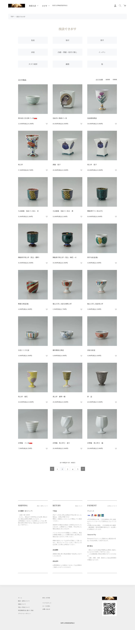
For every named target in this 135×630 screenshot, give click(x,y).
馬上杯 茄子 (92, 164)
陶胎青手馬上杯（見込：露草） (29, 257)
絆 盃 (89, 396)
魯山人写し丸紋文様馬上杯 (62, 304)
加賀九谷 (32, 6)
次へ (83, 469)
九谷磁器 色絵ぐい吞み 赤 (28, 211)
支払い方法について (24, 607)
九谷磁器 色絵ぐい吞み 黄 (63, 211)
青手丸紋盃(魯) (92, 257)
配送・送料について (24, 601)
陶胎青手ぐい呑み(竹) (95, 211)
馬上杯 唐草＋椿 (59, 396)
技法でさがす (21, 16)
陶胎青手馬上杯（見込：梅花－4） (65, 257)
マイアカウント (46, 603)
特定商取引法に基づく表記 (26, 610)
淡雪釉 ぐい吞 (23, 443)
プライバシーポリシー (24, 613)
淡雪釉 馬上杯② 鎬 (95, 443)
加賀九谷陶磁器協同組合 (60, 5)
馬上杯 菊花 (23, 396)
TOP (12, 16)
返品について (22, 604)
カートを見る (46, 606)
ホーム (20, 598)
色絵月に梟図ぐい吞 (60, 118)
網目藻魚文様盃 (58, 350)
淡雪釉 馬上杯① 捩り (61, 443)
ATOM (48, 598)
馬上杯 (20, 164)
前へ (52, 469)
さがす (44, 6)
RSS (43, 598)
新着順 (115, 79)
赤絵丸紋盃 (91, 350)
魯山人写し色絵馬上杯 (95, 304)
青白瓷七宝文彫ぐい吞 (26, 118)
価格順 (108, 79)
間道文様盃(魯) (23, 304)
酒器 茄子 (57, 164)
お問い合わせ (46, 609)
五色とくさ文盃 (23, 350)
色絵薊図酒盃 (92, 118)
